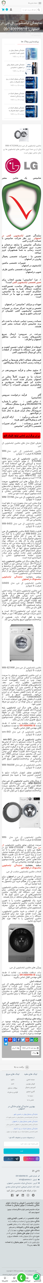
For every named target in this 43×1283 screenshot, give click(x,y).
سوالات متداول (12, 1088)
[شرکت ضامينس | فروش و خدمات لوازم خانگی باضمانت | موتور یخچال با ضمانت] (8, 3)
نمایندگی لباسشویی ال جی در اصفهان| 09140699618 (23, 34)
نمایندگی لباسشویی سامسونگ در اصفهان (21, 578)
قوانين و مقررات (12, 1092)
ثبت (21, 1151)
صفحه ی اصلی (37, 33)
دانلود (12, 1079)
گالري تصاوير (30, 1091)
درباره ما (30, 1095)
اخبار (12, 1083)
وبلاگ (29, 33)
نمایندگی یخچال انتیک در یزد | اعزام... (25, 1128)
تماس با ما (30, 1100)
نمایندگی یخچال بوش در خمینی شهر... (25, 1114)
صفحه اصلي (31, 1079)
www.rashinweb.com (30, 1271)
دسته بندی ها (32, 3)
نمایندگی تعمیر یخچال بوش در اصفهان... (24, 1121)
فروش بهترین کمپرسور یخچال (30, 1085)
